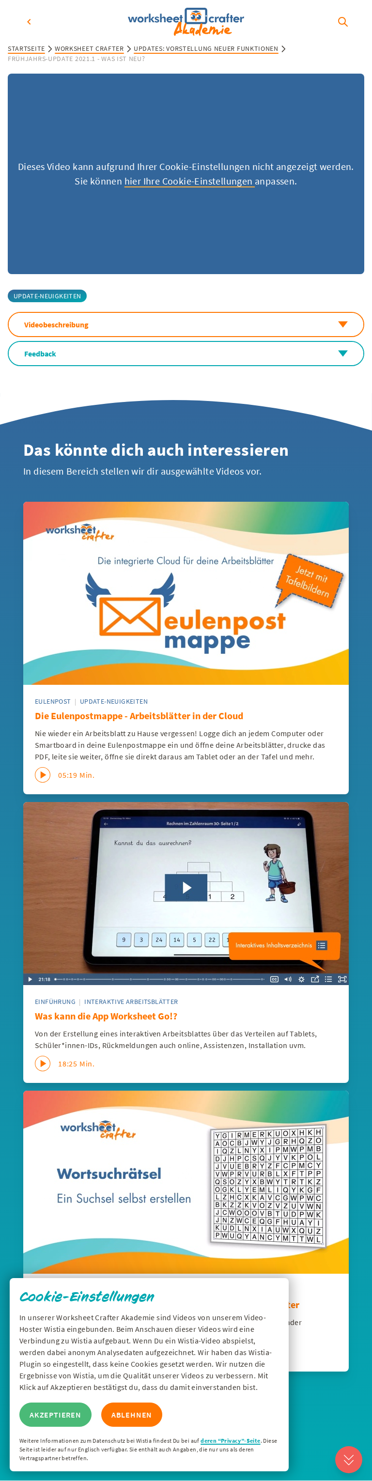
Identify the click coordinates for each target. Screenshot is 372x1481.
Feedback (40, 353)
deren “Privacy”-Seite (230, 1440)
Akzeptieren (55, 1414)
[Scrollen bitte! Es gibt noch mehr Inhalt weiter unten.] (348, 1459)
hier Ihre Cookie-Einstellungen (189, 181)
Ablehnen (131, 1414)
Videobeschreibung (56, 324)
